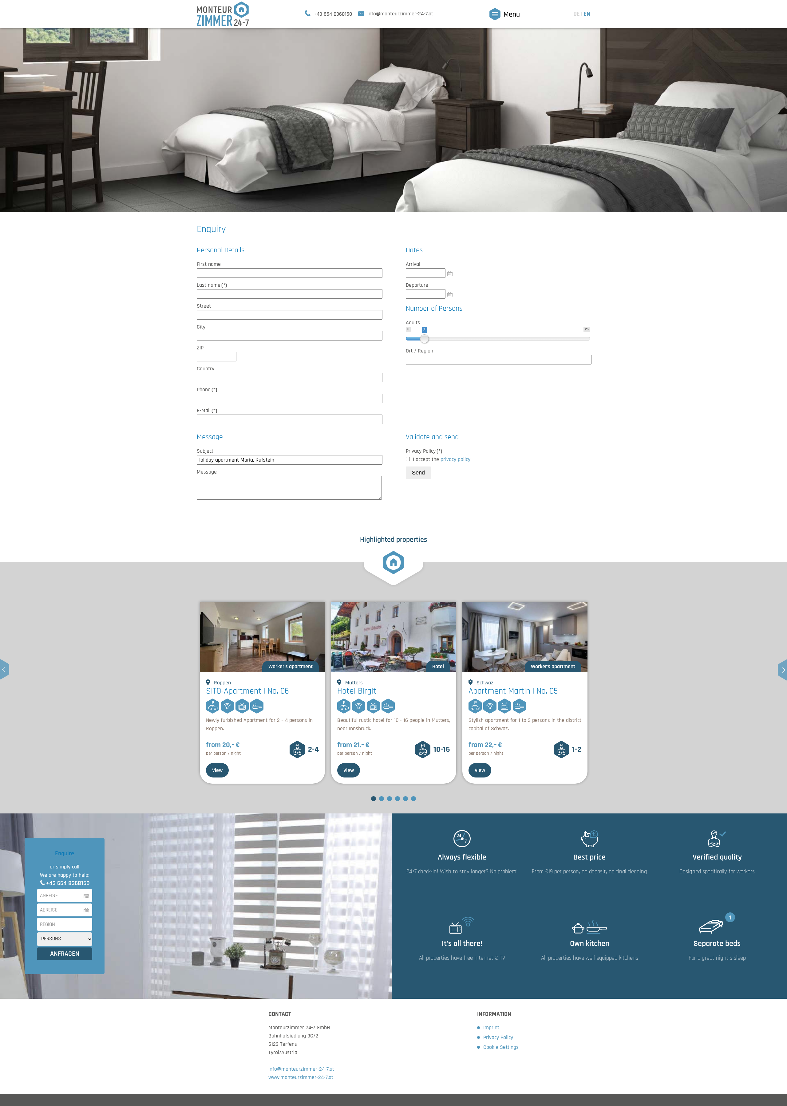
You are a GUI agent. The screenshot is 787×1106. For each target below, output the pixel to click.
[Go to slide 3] (389, 798)
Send (418, 473)
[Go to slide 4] (397, 798)
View (217, 770)
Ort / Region (419, 350)
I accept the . (442, 459)
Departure (417, 285)
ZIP (200, 347)
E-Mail (207, 410)
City (201, 326)
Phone (207, 389)
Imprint (491, 1027)
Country (205, 368)
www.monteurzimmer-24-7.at (300, 1077)
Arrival (413, 264)
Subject (205, 451)
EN (586, 14)
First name (209, 264)
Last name (212, 285)
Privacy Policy (424, 451)
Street (204, 305)
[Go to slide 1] (373, 798)
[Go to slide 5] (405, 798)
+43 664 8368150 (68, 883)
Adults (413, 322)
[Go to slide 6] (413, 798)
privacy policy (455, 459)
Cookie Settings (501, 1047)
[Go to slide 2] (381, 798)
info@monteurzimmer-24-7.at (301, 1069)
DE (577, 14)
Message (207, 471)
